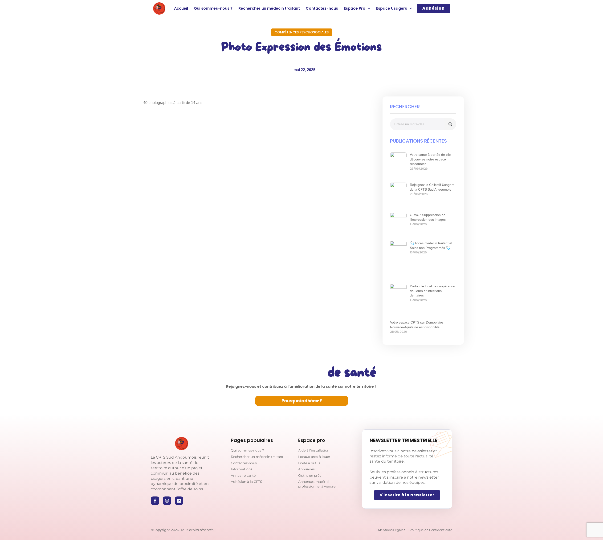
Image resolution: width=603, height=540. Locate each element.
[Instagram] (167, 500)
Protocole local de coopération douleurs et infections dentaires (432, 290)
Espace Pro (354, 8)
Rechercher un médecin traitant (269, 8)
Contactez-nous (322, 8)
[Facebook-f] (155, 500)
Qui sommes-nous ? (213, 8)
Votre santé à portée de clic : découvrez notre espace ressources (431, 159)
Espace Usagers (391, 8)
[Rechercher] (450, 124)
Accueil (181, 8)
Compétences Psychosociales (302, 32)
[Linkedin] (179, 500)
